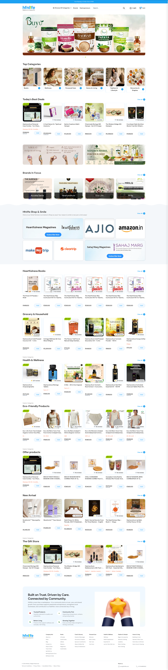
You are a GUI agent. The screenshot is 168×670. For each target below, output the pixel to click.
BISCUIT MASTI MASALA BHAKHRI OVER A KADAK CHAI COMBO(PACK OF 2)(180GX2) (52, 478)
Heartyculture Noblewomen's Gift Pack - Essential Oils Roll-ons (93, 567)
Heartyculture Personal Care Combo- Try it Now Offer (31, 125)
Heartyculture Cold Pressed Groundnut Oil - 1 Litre (94, 340)
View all (139, 99)
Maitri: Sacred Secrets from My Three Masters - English (94, 521)
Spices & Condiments (80, 642)
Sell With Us (49, 651)
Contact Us (48, 644)
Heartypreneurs (85, 8)
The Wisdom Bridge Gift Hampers (114, 125)
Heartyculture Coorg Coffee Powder (136, 340)
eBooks (62, 642)
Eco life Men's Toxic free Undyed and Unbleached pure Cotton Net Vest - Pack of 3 (114, 432)
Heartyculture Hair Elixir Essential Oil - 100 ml (114, 386)
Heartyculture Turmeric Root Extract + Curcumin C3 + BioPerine (93, 386)
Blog (47, 642)
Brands (75, 8)
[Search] (124, 8)
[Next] (146, 119)
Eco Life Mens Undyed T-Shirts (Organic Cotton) (72, 432)
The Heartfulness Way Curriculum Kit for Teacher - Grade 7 (94, 297)
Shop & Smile (49, 646)
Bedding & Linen (137, 637)
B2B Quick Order (50, 656)
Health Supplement (108, 639)
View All (139, 213)
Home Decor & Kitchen (138, 642)
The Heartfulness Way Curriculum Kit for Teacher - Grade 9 (52, 297)
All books (62, 637)
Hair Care (91, 642)
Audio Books (63, 649)
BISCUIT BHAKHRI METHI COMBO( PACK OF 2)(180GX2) (72, 478)
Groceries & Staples (80, 639)
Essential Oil (107, 642)
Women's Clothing (122, 639)
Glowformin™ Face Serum (52, 520)
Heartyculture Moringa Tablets (51, 386)
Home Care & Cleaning (138, 644)
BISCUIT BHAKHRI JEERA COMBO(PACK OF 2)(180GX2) (135, 478)
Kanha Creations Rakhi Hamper (71, 125)
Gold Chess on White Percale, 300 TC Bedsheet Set (73, 521)
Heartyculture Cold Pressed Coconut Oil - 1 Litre (32, 340)
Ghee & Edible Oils (79, 644)
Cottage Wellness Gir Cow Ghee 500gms (52, 340)
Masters (62, 644)
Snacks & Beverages (80, 637)
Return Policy (57, 666)
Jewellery (120, 642)
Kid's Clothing (121, 646)
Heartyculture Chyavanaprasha (28, 386)
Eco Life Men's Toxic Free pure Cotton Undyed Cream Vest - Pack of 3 (52, 432)
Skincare (91, 637)
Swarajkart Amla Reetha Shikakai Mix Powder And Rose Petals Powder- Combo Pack (114, 478)
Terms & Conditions (27, 666)
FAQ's (47, 639)
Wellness (106, 637)
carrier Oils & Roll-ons (109, 644)
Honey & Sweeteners (80, 646)
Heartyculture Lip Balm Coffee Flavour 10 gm (134, 521)
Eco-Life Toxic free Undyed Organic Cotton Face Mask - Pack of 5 (32, 432)
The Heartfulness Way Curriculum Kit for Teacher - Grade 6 (115, 297)
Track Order (49, 649)
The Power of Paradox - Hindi (31, 297)
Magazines (63, 646)
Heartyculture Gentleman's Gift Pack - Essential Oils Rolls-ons (115, 567)
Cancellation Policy (47, 666)
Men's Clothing (121, 644)
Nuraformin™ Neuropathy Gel (31, 521)
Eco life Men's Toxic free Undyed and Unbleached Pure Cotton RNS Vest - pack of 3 (135, 432)
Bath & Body (92, 639)
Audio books (63, 639)
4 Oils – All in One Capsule (73, 385)
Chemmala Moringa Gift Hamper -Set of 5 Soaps (93, 125)
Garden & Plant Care (138, 639)
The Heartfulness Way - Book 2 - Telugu (113, 521)
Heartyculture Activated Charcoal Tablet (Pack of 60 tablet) (135, 386)
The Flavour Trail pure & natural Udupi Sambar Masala (72, 340)
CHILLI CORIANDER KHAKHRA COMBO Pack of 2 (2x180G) (94, 478)
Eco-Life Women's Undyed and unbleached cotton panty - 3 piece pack (94, 432)
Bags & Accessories (123, 637)
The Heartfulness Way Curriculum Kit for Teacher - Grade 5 (136, 297)
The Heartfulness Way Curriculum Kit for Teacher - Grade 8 (73, 297)
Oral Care (91, 644)
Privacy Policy (37, 666)
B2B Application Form (51, 653)
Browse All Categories (62, 8)
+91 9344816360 (142, 666)
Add (37, 133)
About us (48, 637)
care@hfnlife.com (124, 666)
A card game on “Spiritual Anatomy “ (52, 125)
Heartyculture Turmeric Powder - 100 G (113, 340)
